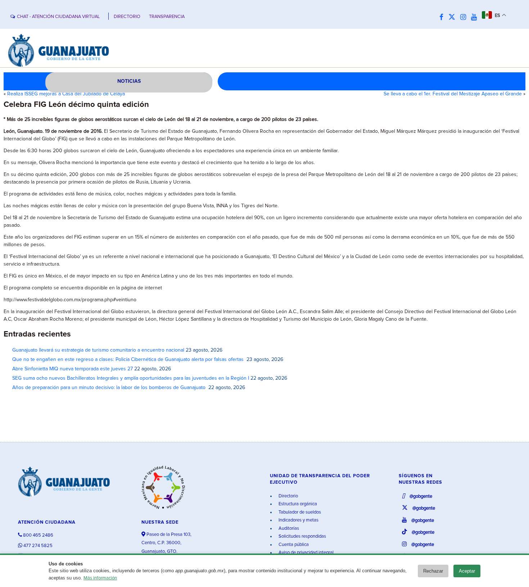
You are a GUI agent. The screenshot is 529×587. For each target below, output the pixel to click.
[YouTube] (475, 17)
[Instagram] (465, 17)
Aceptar (467, 571)
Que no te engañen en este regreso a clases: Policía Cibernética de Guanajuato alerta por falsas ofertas (128, 359)
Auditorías (288, 528)
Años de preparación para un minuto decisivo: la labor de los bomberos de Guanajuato (109, 387)
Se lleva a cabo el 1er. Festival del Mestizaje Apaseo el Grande (453, 93)
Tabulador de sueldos (299, 512)
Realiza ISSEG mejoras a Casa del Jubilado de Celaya (66, 93)
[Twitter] (453, 17)
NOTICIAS (129, 81)
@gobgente (420, 496)
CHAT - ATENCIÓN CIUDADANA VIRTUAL (58, 16)
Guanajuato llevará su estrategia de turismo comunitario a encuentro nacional (98, 350)
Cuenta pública (293, 544)
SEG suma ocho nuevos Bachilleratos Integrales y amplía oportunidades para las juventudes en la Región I (130, 378)
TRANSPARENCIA (167, 16)
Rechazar (433, 571)
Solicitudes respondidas (301, 536)
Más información (100, 578)
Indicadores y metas (297, 520)
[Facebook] (443, 17)
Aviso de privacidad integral (305, 552)
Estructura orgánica (297, 504)
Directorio (287, 496)
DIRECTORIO (127, 16)
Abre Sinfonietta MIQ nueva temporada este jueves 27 (72, 368)
